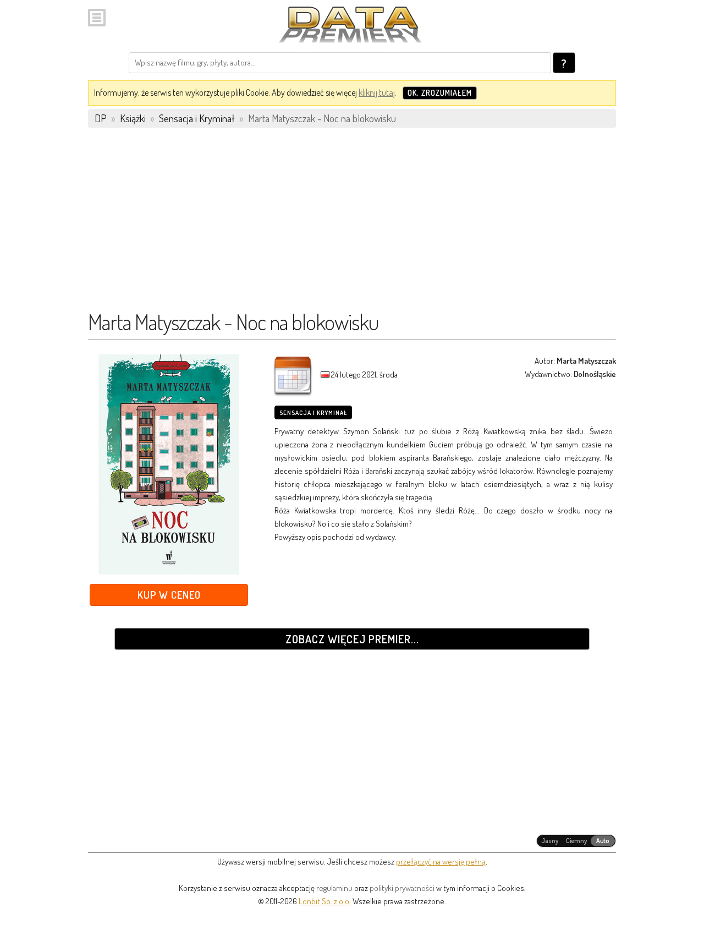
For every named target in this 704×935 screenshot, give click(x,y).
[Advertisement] (352, 224)
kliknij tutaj (377, 92)
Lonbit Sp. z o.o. (325, 901)
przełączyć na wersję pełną (441, 861)
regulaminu (334, 888)
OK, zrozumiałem (440, 92)
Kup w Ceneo (169, 594)
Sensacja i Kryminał (313, 413)
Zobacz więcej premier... (352, 639)
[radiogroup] (576, 840)
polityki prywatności (402, 888)
